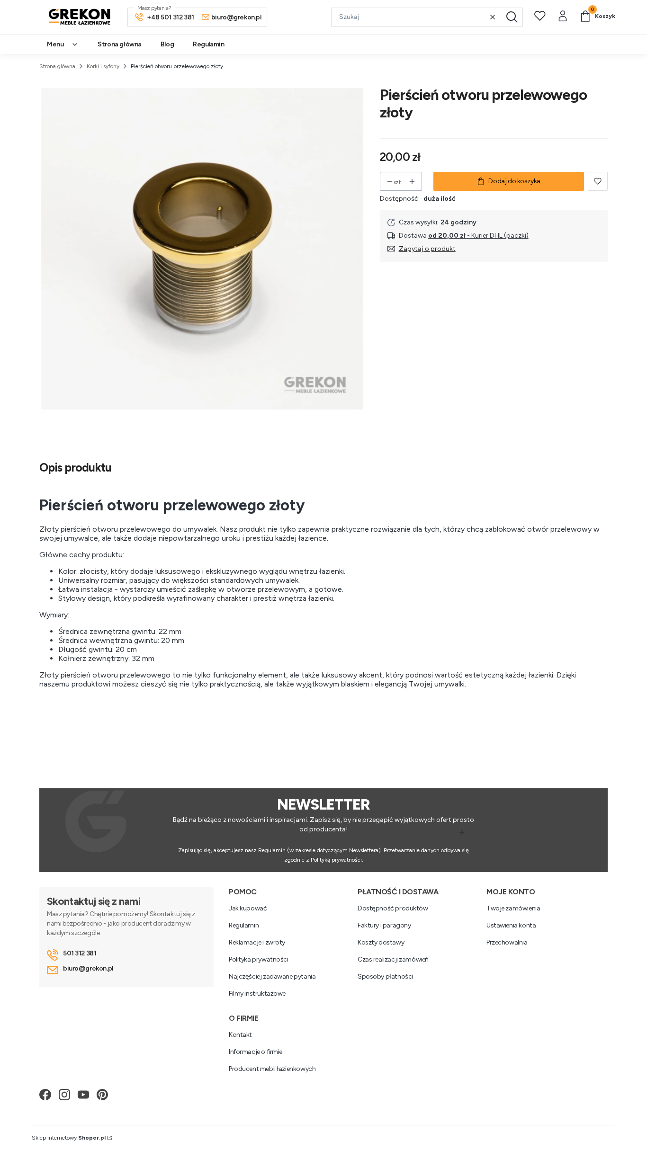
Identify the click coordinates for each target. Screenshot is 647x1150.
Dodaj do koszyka (514, 181)
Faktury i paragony (384, 925)
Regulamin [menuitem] (208, 44)
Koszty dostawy (381, 942)
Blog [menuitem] (167, 44)
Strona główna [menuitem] (120, 44)
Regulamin (244, 925)
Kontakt (240, 1035)
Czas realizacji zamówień (393, 959)
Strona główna (57, 66)
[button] (512, 17)
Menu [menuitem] (55, 44)
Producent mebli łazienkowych (272, 1069)
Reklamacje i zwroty (257, 942)
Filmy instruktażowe (257, 994)
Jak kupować (248, 908)
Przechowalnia (507, 942)
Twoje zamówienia (513, 908)
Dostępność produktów (393, 908)
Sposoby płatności (385, 976)
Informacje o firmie (255, 1052)
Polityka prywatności (258, 959)
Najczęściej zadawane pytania (272, 976)
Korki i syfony (103, 66)
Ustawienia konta (511, 925)
